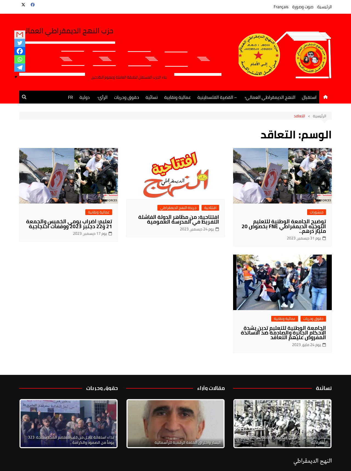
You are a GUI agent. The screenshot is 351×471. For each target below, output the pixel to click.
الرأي (102, 97)
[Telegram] (19, 67)
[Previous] (138, 423)
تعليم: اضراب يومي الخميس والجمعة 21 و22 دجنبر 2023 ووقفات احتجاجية (69, 223)
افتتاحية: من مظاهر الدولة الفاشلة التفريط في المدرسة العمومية (178, 219)
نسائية (152, 97)
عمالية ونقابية (177, 97)
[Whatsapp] (19, 59)
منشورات (316, 212)
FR (70, 97)
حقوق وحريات (126, 97)
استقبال (309, 97)
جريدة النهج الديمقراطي (178, 208)
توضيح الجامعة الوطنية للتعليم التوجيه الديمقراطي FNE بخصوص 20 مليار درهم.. (284, 226)
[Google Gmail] (19, 34)
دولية (85, 97)
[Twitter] (19, 43)
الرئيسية (324, 7)
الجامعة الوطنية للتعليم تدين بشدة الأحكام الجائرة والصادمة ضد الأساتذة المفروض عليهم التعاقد (283, 332)
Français (281, 7)
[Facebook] (19, 51)
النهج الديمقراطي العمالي (270, 97)
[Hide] (16, 77)
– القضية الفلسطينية (217, 97)
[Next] (320, 423)
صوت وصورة (302, 7)
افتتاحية (210, 208)
